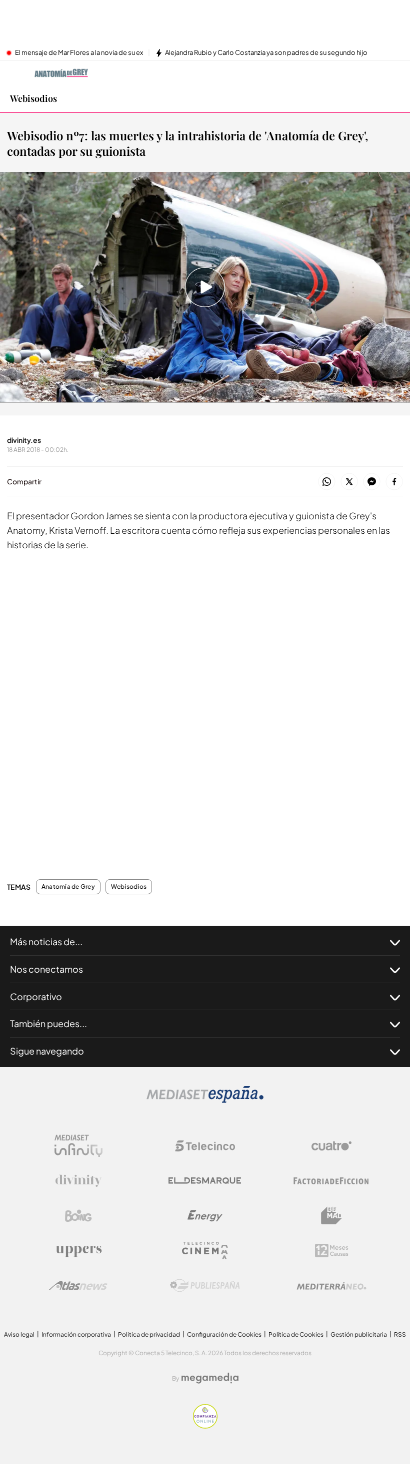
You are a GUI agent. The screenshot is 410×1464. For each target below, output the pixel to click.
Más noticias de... (46, 941)
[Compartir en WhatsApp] (327, 482)
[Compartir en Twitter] (349, 482)
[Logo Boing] (78, 1215)
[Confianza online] (205, 1426)
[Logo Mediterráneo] (331, 1286)
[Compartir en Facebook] (394, 482)
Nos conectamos (46, 969)
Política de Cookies (296, 1334)
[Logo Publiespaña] (205, 1285)
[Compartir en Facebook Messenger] (371, 482)
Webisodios (33, 98)
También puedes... (48, 1023)
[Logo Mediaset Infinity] (78, 1145)
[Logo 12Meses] (331, 1250)
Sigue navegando (47, 1051)
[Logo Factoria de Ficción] (332, 1180)
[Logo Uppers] (78, 1250)
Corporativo (36, 996)
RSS (400, 1334)
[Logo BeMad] (331, 1215)
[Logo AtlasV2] (78, 1285)
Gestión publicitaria (358, 1334)
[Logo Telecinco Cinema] (205, 1250)
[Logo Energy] (205, 1215)
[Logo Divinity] (79, 1180)
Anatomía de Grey (68, 887)
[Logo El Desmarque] (204, 1180)
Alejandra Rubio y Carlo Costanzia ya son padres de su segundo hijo (266, 53)
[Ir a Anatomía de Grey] (61, 72)
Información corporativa (76, 1334)
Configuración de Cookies (224, 1334)
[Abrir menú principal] (395, 73)
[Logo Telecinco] (205, 1145)
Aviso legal (19, 1334)
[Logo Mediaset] (205, 1100)
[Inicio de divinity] (15, 73)
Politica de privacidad (149, 1334)
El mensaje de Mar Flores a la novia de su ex (79, 53)
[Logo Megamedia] (210, 1378)
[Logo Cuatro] (332, 1145)
